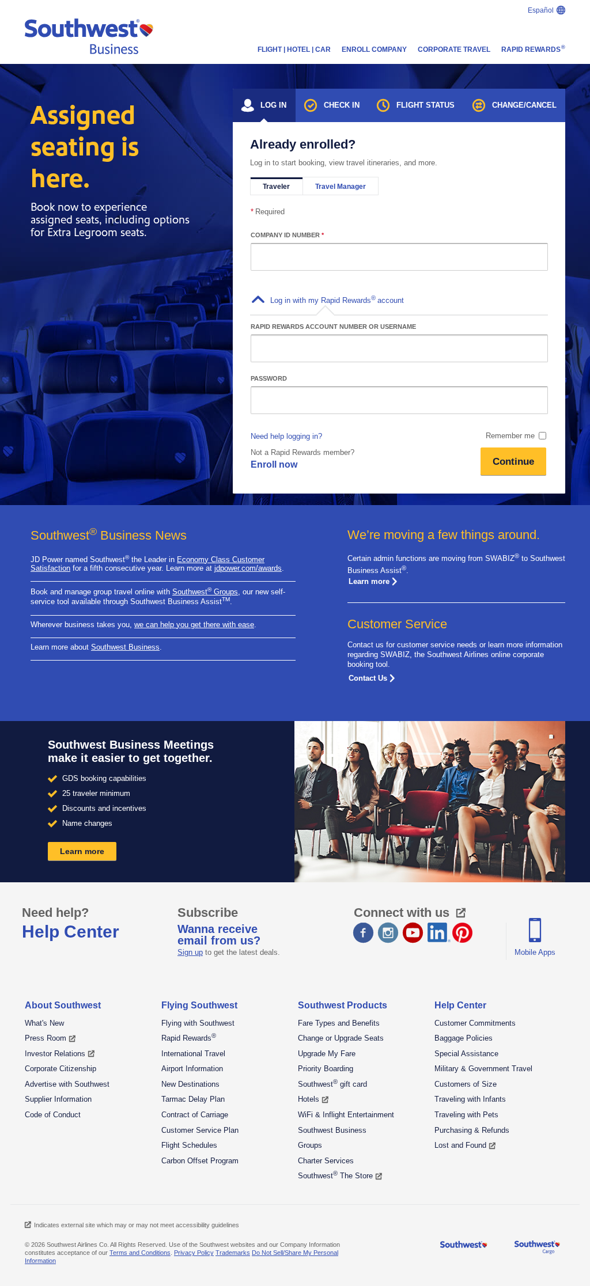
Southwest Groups (205, 591)
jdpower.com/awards (248, 568)
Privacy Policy (194, 1252)
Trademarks (232, 1252)
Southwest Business (125, 647)
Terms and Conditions (140, 1252)
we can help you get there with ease (194, 624)
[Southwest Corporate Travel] (89, 38)
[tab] (264, 105)
